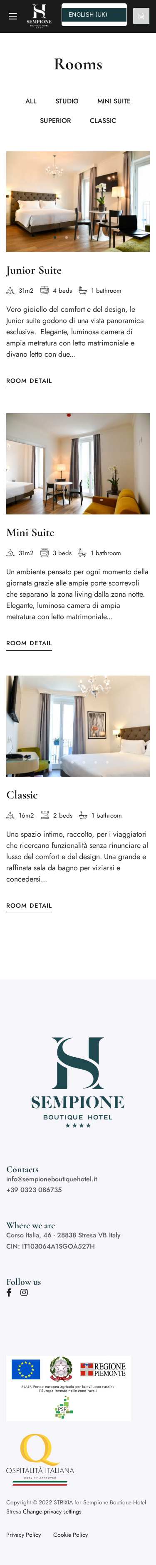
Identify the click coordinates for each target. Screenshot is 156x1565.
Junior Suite (34, 270)
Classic (22, 795)
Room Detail (29, 381)
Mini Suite (30, 532)
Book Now (141, 16)
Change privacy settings (52, 1511)
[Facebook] (9, 1292)
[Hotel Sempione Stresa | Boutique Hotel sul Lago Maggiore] (40, 16)
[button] (55, 237)
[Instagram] (24, 1292)
